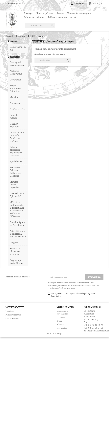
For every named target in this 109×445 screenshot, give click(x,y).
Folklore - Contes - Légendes (14, 184)
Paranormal (15, 103)
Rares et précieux (44, 13)
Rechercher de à (18, 48)
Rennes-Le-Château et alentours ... (15, 251)
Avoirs (59, 321)
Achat (73, 17)
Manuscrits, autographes (79, 13)
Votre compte (65, 307)
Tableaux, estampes (57, 17)
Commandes (62, 317)
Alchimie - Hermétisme (16, 72)
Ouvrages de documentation (17, 63)
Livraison (10, 311)
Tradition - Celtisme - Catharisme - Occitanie (16, 171)
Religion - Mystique (14, 125)
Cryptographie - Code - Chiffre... (17, 261)
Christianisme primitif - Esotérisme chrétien (17, 137)
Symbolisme (16, 161)
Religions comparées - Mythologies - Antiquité (16, 151)
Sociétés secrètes (18, 109)
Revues (60, 13)
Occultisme (15, 79)
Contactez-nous (13, 3)
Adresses (60, 324)
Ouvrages (28, 13)
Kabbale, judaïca (14, 116)
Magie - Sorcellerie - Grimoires (15, 88)
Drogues (14, 242)
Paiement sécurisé (13, 314)
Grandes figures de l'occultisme (17, 224)
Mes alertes (62, 328)
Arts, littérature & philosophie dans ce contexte (18, 233)
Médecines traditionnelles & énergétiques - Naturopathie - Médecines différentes (17, 209)
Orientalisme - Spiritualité (17, 195)
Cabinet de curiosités (34, 17)
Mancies (14, 97)
